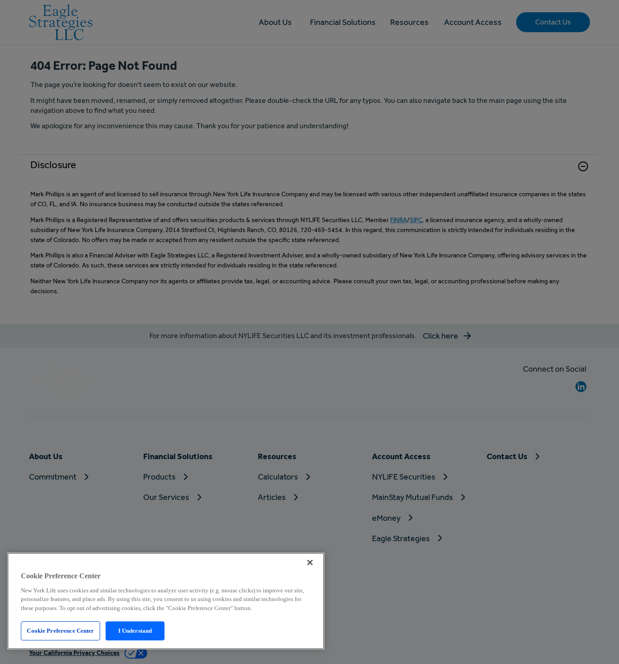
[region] (165, 601)
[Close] (310, 562)
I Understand (135, 630)
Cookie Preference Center (60, 630)
